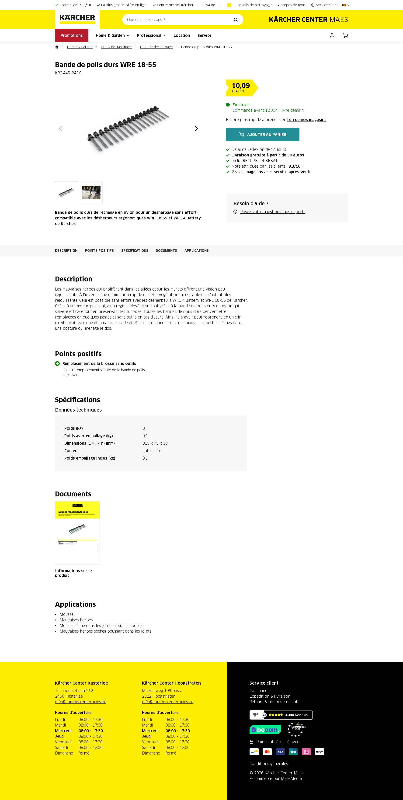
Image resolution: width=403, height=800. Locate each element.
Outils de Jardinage (116, 47)
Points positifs (99, 251)
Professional (150, 35)
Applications (196, 251)
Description (66, 251)
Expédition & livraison (270, 696)
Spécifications (134, 251)
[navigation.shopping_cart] (345, 35)
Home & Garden (111, 35)
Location (182, 35)
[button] (60, 128)
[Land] (346, 5)
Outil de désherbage (156, 47)
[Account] (332, 35)
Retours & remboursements (274, 702)
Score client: (75, 5)
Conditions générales (269, 764)
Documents (166, 251)
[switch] (225, 5)
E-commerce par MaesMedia (276, 778)
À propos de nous (291, 5)
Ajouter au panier (266, 134)
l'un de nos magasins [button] (307, 120)
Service (205, 35)
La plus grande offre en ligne (124, 5)
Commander (260, 691)
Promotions (72, 35)
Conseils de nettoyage (254, 5)
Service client (264, 683)
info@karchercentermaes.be (80, 702)
